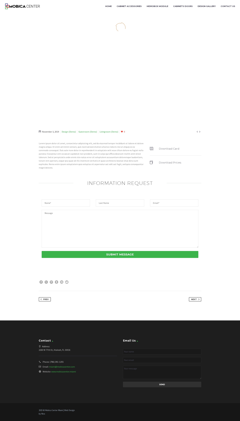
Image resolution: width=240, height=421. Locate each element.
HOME (108, 6)
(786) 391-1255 (57, 361)
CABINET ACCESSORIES (129, 6)
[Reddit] (66, 282)
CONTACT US (228, 6)
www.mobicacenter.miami (63, 371)
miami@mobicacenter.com (62, 366)
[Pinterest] (51, 282)
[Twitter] (46, 282)
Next (194, 299)
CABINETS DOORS (183, 6)
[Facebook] (41, 282)
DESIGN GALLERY (207, 6)
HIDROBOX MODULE (157, 6)
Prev (46, 299)
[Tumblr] (56, 282)
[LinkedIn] (61, 282)
